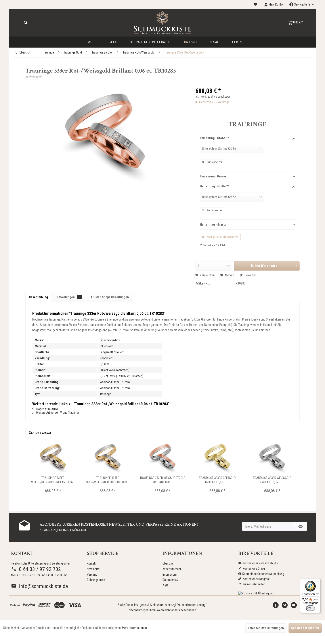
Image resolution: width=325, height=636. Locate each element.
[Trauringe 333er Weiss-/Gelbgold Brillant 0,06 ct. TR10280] (53, 457)
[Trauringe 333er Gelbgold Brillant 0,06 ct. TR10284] (217, 457)
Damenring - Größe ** (214, 138)
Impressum (169, 574)
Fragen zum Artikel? (48, 409)
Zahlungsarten (96, 580)
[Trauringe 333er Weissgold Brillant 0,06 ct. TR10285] (272, 457)
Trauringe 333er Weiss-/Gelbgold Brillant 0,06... (53, 480)
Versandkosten (186, 605)
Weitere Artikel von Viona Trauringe (57, 412)
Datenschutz (170, 580)
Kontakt (91, 563)
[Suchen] (25, 22)
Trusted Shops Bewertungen (110, 297)
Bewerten (250, 275)
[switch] (310, 608)
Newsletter (93, 569)
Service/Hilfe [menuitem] (302, 4)
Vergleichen (207, 275)
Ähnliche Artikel (40, 433)
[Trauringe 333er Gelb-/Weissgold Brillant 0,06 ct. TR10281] (108, 457)
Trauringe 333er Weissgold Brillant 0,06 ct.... (272, 480)
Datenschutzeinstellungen (266, 628)
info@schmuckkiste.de (42, 586)
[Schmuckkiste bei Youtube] (294, 606)
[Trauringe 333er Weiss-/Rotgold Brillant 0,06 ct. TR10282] (162, 457)
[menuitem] (255, 4)
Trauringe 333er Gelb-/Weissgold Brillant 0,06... (108, 480)
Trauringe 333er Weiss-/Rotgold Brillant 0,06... (162, 480)
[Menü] (318, 581)
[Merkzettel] (255, 4)
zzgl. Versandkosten (219, 96)
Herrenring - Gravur (213, 224)
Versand (92, 574)
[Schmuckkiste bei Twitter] (285, 606)
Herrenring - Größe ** (214, 186)
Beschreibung (38, 297)
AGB (165, 585)
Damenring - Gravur (213, 176)
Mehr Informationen (134, 628)
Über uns (168, 563)
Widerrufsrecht (171, 569)
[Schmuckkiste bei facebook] (275, 606)
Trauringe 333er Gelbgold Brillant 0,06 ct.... (217, 480)
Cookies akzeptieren (305, 628)
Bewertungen (68, 297)
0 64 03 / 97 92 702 (38, 569)
